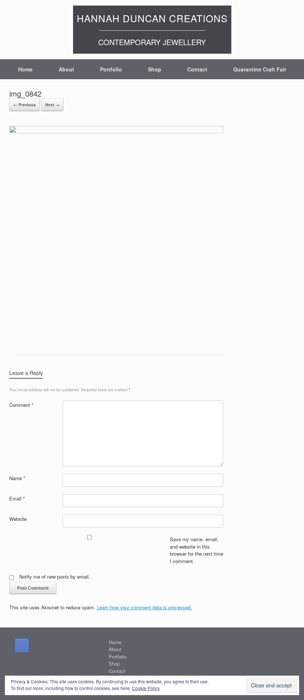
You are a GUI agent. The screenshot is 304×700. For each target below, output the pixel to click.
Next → (52, 104)
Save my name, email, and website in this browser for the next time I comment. (196, 550)
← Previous (24, 104)
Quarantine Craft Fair (259, 69)
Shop (154, 69)
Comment (21, 404)
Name (17, 478)
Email (17, 498)
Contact (197, 69)
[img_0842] (116, 131)
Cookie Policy (146, 688)
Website (18, 518)
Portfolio (111, 69)
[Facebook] (22, 646)
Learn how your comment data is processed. (144, 607)
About (66, 69)
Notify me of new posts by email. (54, 576)
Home (25, 69)
